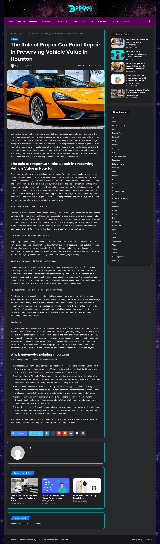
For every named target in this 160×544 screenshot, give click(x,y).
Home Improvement (120, 199)
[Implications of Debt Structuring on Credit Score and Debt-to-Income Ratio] (117, 79)
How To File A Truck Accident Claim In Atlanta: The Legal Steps (24, 498)
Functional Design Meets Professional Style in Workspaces (137, 93)
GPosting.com (62, 540)
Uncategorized (118, 257)
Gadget (115, 183)
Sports (115, 230)
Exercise (115, 168)
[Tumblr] (53, 433)
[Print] (83, 433)
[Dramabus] (80, 8)
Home (11, 21)
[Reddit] (65, 433)
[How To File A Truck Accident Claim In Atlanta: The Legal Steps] (24, 485)
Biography (116, 137)
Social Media (62, 21)
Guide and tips (118, 191)
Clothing (115, 148)
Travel (92, 21)
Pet (113, 218)
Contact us (148, 540)
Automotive (117, 129)
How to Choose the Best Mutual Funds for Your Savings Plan (53, 498)
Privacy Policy (137, 540)
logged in (24, 524)
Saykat (17, 66)
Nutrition (115, 214)
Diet (114, 152)
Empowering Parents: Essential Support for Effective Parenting (136, 66)
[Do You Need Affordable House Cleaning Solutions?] (117, 43)
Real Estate (102, 21)
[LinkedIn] (47, 433)
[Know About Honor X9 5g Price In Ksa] (87, 485)
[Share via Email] (77, 433)
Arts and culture (118, 125)
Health (83, 21)
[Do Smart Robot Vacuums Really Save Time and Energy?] (117, 55)
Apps (114, 121)
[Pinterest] (59, 433)
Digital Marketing (47, 21)
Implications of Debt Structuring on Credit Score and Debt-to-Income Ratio (136, 79)
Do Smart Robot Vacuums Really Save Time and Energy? (136, 54)
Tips (114, 245)
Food (114, 179)
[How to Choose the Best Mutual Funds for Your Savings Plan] (56, 485)
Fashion (115, 172)
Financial (115, 176)
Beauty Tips (114, 21)
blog (114, 141)
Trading (115, 249)
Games (115, 187)
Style (114, 233)
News (21, 34)
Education (116, 160)
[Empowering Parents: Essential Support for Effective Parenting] (117, 67)
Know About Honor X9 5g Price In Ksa (84, 496)
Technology (33, 21)
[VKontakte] (71, 433)
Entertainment (118, 164)
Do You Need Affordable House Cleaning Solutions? (137, 42)
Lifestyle (74, 21)
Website (115, 260)
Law (114, 203)
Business (21, 21)
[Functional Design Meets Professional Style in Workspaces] (117, 93)
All (113, 118)
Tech (114, 237)
